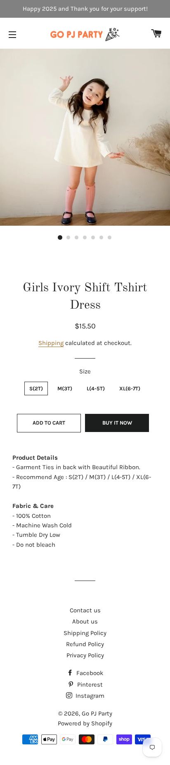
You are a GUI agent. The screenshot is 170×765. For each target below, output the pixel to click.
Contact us (85, 610)
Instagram (89, 695)
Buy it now (117, 423)
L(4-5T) (96, 388)
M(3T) (64, 388)
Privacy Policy (85, 655)
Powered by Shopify (85, 723)
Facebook (89, 673)
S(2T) (36, 388)
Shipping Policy (85, 633)
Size (85, 371)
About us (85, 621)
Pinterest (89, 684)
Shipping (51, 343)
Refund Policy (85, 644)
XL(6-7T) (129, 388)
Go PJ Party (97, 713)
